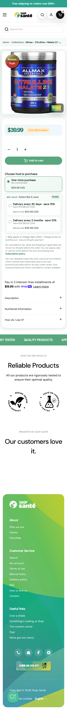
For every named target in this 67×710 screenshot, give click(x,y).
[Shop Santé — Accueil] (22, 504)
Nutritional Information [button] (18, 309)
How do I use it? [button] (14, 319)
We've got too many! (21, 637)
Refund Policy (17, 574)
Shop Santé (39, 690)
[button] (42, 15)
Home (6, 42)
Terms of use (17, 568)
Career (13, 532)
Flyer (12, 632)
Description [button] (12, 298)
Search (13, 557)
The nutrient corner (21, 626)
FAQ (11, 585)
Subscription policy (15, 253)
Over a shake (17, 615)
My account (16, 563)
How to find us (18, 590)
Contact (14, 596)
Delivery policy (18, 579)
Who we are (16, 527)
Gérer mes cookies (20, 698)
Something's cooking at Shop (26, 621)
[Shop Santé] (23, 15)
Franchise (15, 538)
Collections (18, 42)
